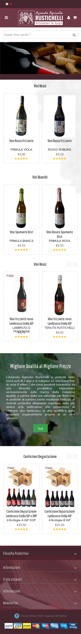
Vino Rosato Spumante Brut (60, 234)
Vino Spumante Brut (21, 232)
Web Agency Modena (52, 616)
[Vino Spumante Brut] (21, 208)
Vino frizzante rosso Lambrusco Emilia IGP (21, 321)
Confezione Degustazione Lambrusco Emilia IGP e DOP (21, 513)
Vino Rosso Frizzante (21, 141)
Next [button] (75, 86)
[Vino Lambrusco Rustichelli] (40, 17)
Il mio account (12, 579)
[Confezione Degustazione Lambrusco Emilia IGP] (59, 487)
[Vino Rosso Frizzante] (21, 116)
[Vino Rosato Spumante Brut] (59, 208)
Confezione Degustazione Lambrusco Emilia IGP (60, 513)
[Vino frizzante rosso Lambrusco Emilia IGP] (21, 295)
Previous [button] (69, 86)
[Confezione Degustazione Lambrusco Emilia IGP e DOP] (21, 487)
